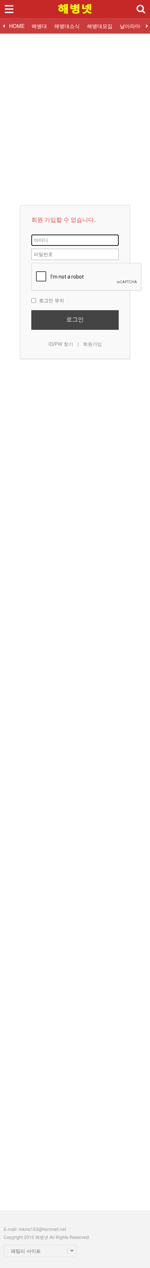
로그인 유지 (51, 300)
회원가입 (92, 344)
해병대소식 (67, 25)
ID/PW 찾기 (60, 344)
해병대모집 (99, 25)
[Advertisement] (75, 108)
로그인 (75, 319)
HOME (16, 25)
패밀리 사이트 (26, 1250)
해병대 (39, 25)
